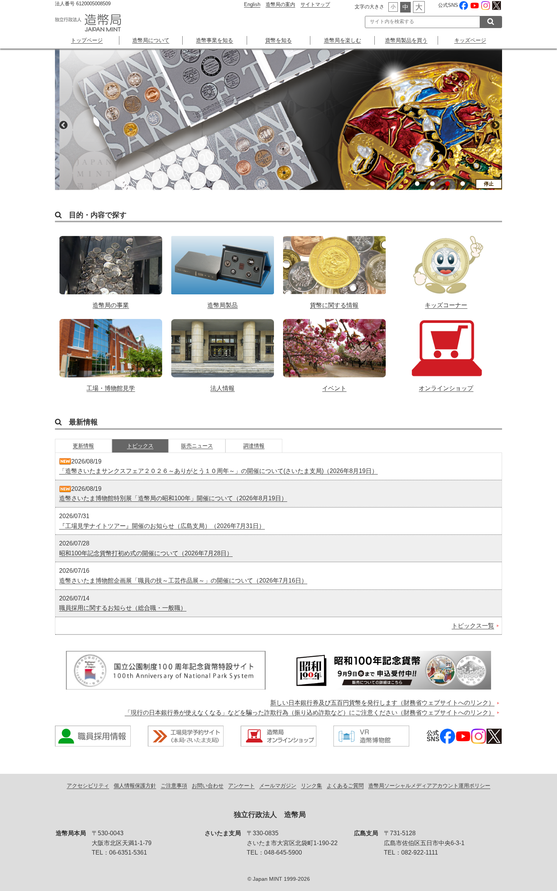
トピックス (140, 446)
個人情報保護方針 (135, 786)
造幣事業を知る (214, 40)
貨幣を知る (278, 40)
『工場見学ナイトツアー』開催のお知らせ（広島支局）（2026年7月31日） (162, 526)
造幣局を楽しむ (342, 40)
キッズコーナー (446, 268)
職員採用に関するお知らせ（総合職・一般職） (122, 608)
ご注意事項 (174, 786)
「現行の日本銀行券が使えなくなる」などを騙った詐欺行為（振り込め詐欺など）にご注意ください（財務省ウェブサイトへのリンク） (309, 712)
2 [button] (432, 183)
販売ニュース (197, 446)
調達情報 (253, 446)
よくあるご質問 (345, 786)
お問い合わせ (208, 786)
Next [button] (494, 124)
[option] (278, 119)
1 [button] (417, 183)
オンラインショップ (446, 351)
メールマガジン (277, 786)
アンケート (241, 786)
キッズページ (470, 40)
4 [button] (462, 183)
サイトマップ (315, 4)
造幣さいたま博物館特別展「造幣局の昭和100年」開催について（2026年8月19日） (173, 498)
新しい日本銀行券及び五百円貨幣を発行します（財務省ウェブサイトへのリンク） (382, 702)
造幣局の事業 (110, 268)
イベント (334, 351)
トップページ (87, 40)
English (252, 4)
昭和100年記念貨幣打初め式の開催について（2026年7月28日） (146, 553)
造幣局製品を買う (406, 40)
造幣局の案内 (280, 4)
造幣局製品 (222, 268)
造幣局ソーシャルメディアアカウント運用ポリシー (429, 786)
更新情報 (83, 446)
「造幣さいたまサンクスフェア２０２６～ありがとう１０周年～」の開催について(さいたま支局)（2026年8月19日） (218, 471)
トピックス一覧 (473, 625)
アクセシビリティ (88, 786)
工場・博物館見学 (110, 351)
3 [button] (447, 183)
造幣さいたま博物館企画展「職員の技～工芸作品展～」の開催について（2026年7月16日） (183, 580)
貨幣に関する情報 (334, 268)
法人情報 (222, 351)
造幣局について (150, 40)
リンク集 (311, 786)
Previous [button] (62, 124)
